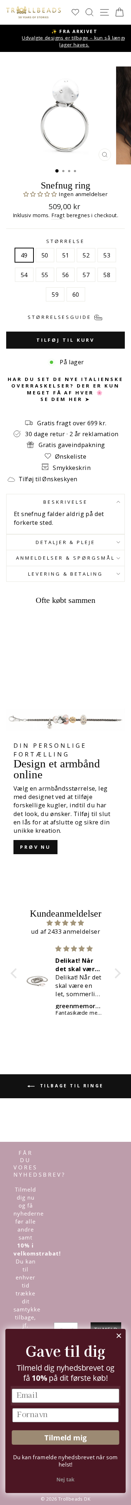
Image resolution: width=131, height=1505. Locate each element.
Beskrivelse (65, 502)
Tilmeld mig (65, 1438)
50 (44, 255)
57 (86, 275)
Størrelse (65, 241)
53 (106, 255)
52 (86, 255)
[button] (41, 194)
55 (44, 275)
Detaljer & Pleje (66, 542)
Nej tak (65, 1479)
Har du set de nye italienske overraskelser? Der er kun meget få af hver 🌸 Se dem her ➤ (65, 389)
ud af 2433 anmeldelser (65, 931)
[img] (65, 922)
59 (55, 294)
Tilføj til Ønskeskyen (48, 479)
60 (75, 294)
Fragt (58, 215)
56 (65, 275)
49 (24, 255)
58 (106, 275)
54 (24, 275)
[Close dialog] (119, 1335)
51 (65, 255)
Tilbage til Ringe (70, 1086)
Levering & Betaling (65, 574)
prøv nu (35, 847)
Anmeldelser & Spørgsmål (65, 558)
